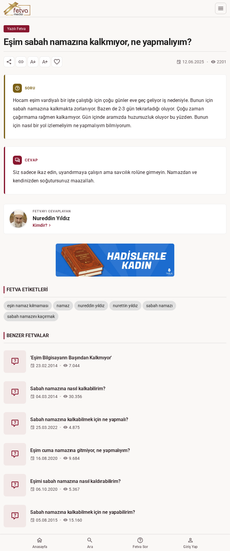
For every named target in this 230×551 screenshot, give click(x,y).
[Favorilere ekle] (57, 61)
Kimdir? (40, 225)
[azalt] (33, 61)
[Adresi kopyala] (21, 61)
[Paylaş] (9, 61)
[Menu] (220, 8)
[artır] (45, 61)
